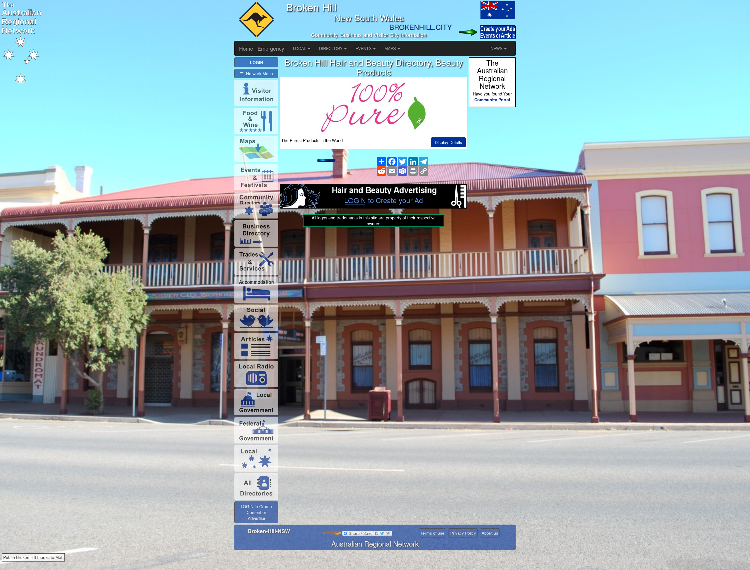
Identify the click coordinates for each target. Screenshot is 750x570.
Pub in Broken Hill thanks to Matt (33, 557)
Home (246, 48)
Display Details (448, 142)
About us (490, 533)
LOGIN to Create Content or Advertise (256, 512)
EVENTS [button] (364, 48)
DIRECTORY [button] (331, 48)
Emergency (271, 48)
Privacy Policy (463, 533)
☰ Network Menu (256, 73)
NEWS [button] (497, 48)
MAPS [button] (390, 48)
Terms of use (432, 533)
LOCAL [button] (300, 48)
